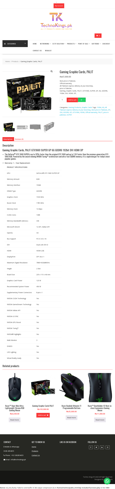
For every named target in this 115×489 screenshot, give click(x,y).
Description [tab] (7, 139)
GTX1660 (76, 112)
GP (71, 112)
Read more (14, 420)
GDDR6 (66, 112)
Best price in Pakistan (99, 110)
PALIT (100, 112)
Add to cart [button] (42, 415)
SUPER (69, 115)
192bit (99, 107)
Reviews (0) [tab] (19, 139)
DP (109, 110)
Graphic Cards (87, 107)
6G (103, 107)
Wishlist (48, 50)
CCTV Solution (58, 43)
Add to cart (72, 100)
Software (95, 43)
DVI (61, 112)
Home (35, 43)
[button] (52, 71)
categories (11, 43)
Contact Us (37, 50)
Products (71, 43)
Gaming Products (74, 107)
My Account (59, 6)
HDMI (82, 112)
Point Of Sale (83, 43)
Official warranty (91, 112)
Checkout (106, 43)
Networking (44, 43)
